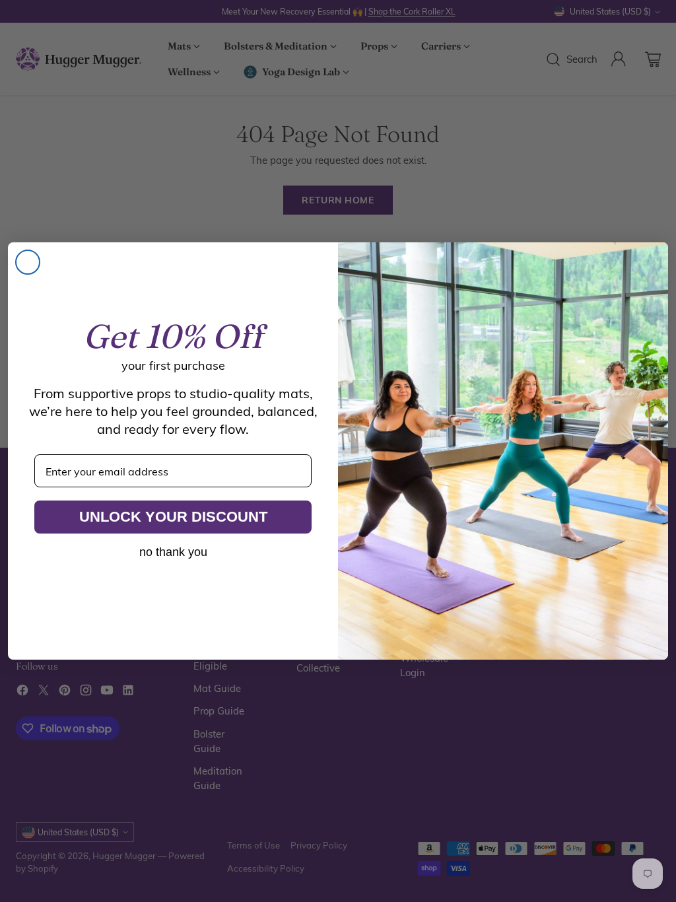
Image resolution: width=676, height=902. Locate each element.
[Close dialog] (28, 262)
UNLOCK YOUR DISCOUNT (173, 516)
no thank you (173, 552)
